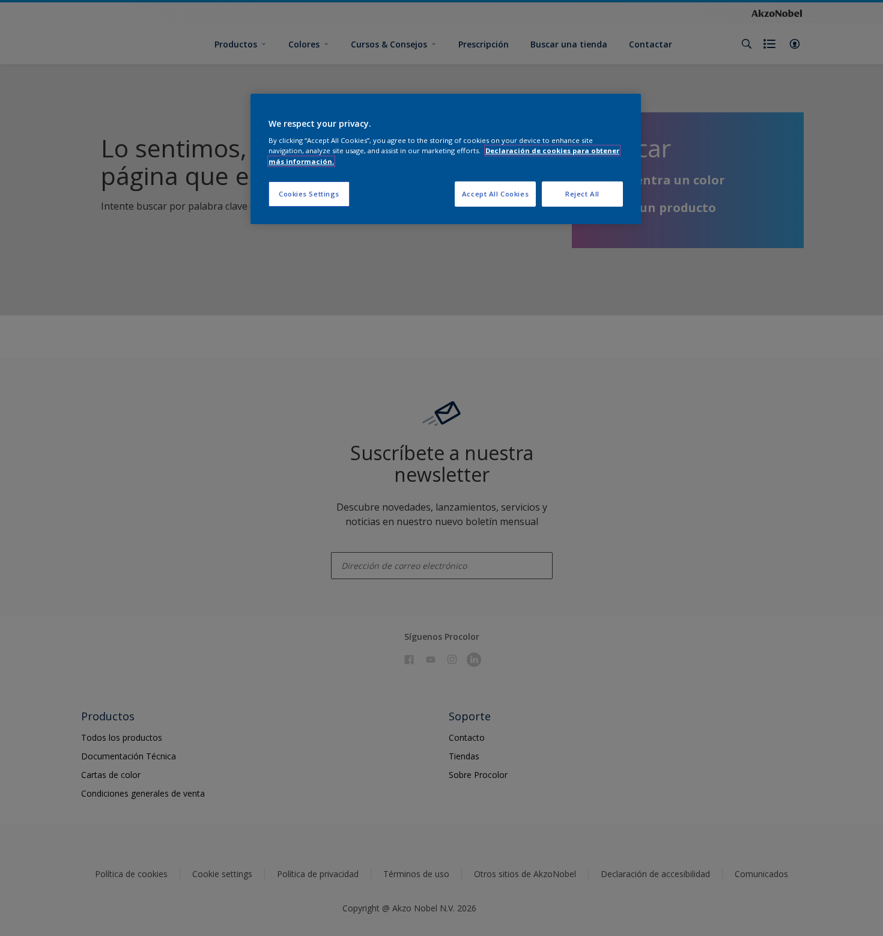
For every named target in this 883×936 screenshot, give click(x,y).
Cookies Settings (309, 193)
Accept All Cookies (495, 193)
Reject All (582, 193)
